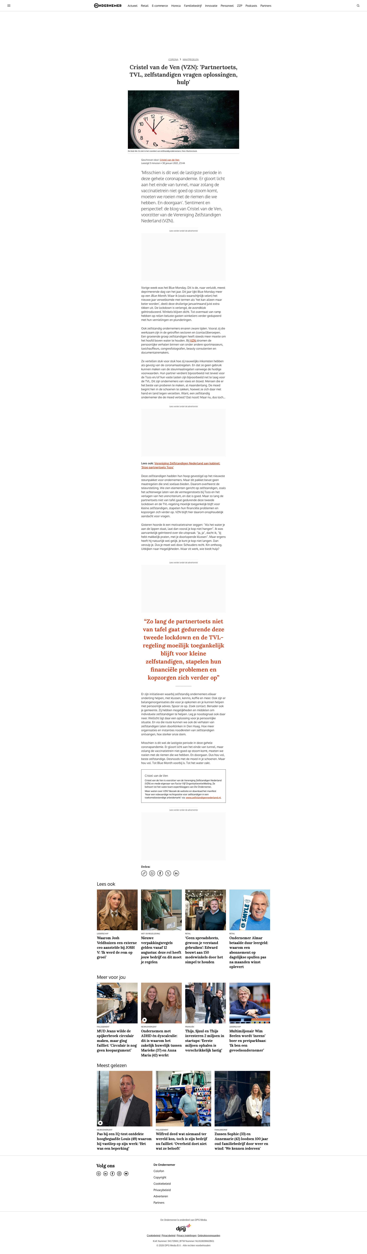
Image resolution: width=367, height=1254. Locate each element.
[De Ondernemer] (107, 5)
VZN (193, 340)
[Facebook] (112, 1173)
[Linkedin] (105, 1173)
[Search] (358, 6)
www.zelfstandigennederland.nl (203, 797)
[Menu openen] (9, 6)
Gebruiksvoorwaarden (209, 1235)
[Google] (98, 1173)
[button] (187, 1235)
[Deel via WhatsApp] (152, 873)
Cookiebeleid (153, 1235)
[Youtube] (126, 1173)
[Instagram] (119, 1173)
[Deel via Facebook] (160, 873)
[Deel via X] (168, 873)
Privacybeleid (168, 1235)
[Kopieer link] (144, 873)
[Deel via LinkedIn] (176, 873)
